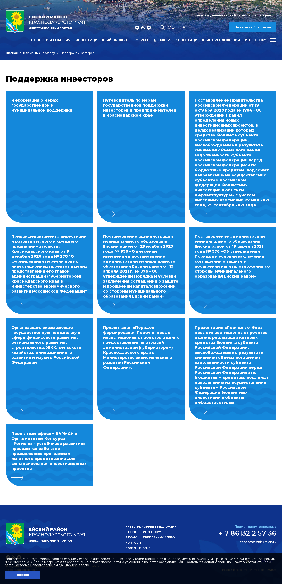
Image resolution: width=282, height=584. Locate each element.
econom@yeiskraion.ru (258, 541)
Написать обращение (252, 27)
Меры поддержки (152, 40)
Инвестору (255, 40)
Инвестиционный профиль (103, 40)
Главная (12, 53)
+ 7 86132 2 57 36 (247, 533)
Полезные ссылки (140, 548)
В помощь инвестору (39, 53)
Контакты (133, 542)
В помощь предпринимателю (150, 537)
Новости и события (50, 40)
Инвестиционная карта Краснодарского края (232, 15)
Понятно (22, 575)
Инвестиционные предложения (207, 40)
